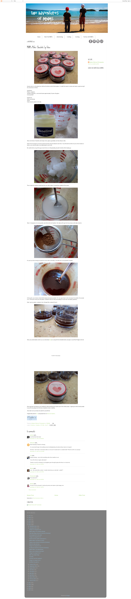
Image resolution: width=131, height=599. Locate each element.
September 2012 (33, 566)
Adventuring (60, 37)
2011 (29, 582)
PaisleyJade (33, 476)
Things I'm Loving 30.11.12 (35, 529)
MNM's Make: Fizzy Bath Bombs (36, 549)
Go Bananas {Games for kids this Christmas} (39, 547)
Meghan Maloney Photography (96, 62)
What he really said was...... (35, 544)
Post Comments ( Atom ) (38, 498)
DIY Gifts (42, 425)
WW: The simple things (34, 554)
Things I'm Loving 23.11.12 (35, 536)
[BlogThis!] (51, 425)
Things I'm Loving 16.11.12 (35, 545)
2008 (29, 588)
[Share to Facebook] (55, 425)
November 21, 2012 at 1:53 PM (37, 464)
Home (38, 37)
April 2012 (32, 575)
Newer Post (30, 495)
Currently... (31, 556)
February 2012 (33, 578)
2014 (29, 521)
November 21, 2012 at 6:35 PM (37, 479)
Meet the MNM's (48, 37)
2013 (29, 522)
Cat (31, 455)
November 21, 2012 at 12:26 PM (37, 451)
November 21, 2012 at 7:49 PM (37, 487)
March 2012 (32, 576)
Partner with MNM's (88, 37)
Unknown (32, 442)
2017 (29, 515)
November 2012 (33, 528)
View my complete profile (93, 63)
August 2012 (32, 567)
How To (47, 425)
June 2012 (32, 571)
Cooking (69, 37)
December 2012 (33, 526)
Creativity (38, 425)
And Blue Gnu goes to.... (34, 562)
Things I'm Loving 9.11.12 (34, 553)
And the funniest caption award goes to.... (38, 538)
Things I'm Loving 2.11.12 (34, 560)
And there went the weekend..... (36, 558)
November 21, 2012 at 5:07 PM (37, 471)
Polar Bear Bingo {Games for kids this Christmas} (39, 533)
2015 (29, 519)
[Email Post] (53, 423)
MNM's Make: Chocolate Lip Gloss (36, 540)
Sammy (32, 483)
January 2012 (33, 580)
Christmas (32, 425)
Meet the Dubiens (51, 413)
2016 (29, 517)
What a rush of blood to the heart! (36, 551)
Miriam (31, 468)
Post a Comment (32, 489)
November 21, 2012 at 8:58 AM (37, 438)
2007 (29, 590)
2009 (29, 586)
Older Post (82, 495)
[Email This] (50, 425)
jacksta (32, 435)
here (50, 339)
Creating (77, 37)
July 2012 (32, 569)
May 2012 (32, 573)
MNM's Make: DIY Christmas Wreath (37, 531)
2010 (29, 584)
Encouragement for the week (35, 535)
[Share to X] (53, 425)
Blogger (68, 595)
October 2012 (33, 564)
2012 (29, 524)
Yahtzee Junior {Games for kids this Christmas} (39, 542)
